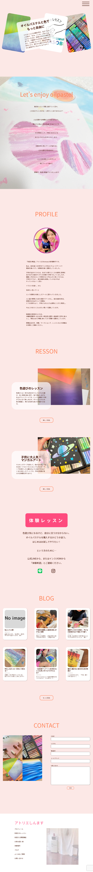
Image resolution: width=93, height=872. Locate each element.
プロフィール (19, 829)
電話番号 (53, 751)
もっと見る (46, 698)
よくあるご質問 (20, 854)
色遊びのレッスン (20, 833)
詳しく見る (46, 420)
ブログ (17, 850)
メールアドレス (55, 758)
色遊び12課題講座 (20, 837)
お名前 (52, 736)
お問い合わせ (54, 765)
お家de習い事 (19, 841)
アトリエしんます (29, 823)
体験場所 (17, 845)
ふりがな (53, 743)
